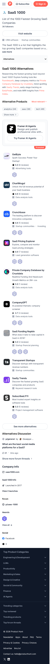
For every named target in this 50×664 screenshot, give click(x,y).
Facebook (10, 538)
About (25, 637)
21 (6, 453)
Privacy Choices (29, 642)
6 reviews (23, 194)
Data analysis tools (24, 197)
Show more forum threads (16, 458)
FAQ (32, 637)
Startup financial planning (27, 345)
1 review (23, 284)
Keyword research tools (26, 388)
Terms (39, 637)
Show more (9, 114)
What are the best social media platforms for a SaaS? (18, 446)
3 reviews (23, 313)
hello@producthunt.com (25, 654)
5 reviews (23, 223)
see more (7, 51)
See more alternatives (25, 426)
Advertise (7, 648)
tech (40, 109)
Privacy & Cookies (11, 642)
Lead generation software (27, 255)
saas (26, 109)
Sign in (42, 4)
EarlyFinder (7, 90)
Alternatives (8, 59)
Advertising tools (23, 168)
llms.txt (17, 648)
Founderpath (8, 80)
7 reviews (23, 252)
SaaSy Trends (13, 87)
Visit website (25, 33)
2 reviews (23, 342)
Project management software (29, 410)
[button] (8, 80)
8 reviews (23, 165)
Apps (17, 637)
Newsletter (8, 637)
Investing (42, 226)
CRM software (12, 40)
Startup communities (31, 40)
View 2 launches (10, 491)
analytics (10, 109)
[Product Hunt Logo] (10, 3)
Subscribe (24, 4)
